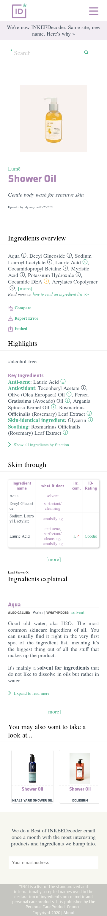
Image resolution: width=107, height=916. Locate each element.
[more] (25, 288)
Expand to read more (31, 693)
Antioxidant (21, 388)
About (69, 912)
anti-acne (52, 528)
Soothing (18, 426)
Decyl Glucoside (47, 255)
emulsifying (53, 518)
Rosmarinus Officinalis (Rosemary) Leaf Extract (46, 410)
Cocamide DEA (25, 281)
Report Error (26, 318)
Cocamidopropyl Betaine (34, 268)
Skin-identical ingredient (36, 420)
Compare (23, 308)
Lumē (14, 168)
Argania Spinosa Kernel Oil (49, 404)
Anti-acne (19, 381)
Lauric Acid (68, 262)
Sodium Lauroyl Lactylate (22, 518)
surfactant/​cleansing (53, 506)
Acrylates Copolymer (74, 281)
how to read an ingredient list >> (61, 294)
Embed (21, 328)
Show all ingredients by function (41, 444)
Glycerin (77, 419)
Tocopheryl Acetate (58, 387)
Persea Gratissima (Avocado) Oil (48, 397)
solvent (53, 495)
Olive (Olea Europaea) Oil (36, 394)
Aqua (14, 255)
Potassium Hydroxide (51, 274)
